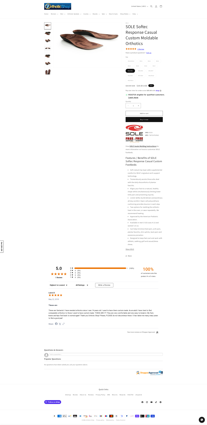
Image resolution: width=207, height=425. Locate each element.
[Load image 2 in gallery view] (47, 33)
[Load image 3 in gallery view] (47, 40)
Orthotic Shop (90, 420)
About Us (83, 395)
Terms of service (120, 420)
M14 (130, 66)
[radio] (103, 268)
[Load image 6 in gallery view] (47, 63)
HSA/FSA (130, 395)
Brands (75, 395)
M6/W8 (131, 76)
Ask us (148, 53)
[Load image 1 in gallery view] (47, 25)
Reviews (91, 395)
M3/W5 (130, 71)
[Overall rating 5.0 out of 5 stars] (131, 49)
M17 (155, 66)
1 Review (140, 49)
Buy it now (144, 120)
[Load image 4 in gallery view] (47, 48)
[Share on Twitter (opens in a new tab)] (60, 324)
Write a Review (104, 285)
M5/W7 (152, 71)
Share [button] (130, 256)
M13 (158, 61)
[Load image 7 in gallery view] (47, 71)
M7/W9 (141, 76)
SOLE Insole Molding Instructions (143, 146)
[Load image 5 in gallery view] (47, 56)
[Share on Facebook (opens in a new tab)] (56, 324)
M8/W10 (152, 76)
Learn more (133, 97)
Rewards (122, 395)
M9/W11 (132, 80)
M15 (138, 66)
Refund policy (110, 420)
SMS (108, 395)
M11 (142, 61)
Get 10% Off (2, 246)
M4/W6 (141, 71)
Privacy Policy (100, 395)
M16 (146, 66)
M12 (150, 61)
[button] (54, 14)
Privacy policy (100, 420)
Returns (115, 395)
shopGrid (138, 395)
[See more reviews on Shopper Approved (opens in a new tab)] (63, 324)
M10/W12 (132, 61)
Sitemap (68, 395)
